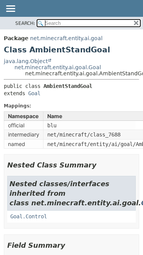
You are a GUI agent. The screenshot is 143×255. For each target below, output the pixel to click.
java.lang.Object (26, 61)
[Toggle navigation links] (10, 9)
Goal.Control (28, 216)
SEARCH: (25, 23)
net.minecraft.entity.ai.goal (66, 38)
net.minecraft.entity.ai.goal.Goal (57, 67)
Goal (34, 93)
